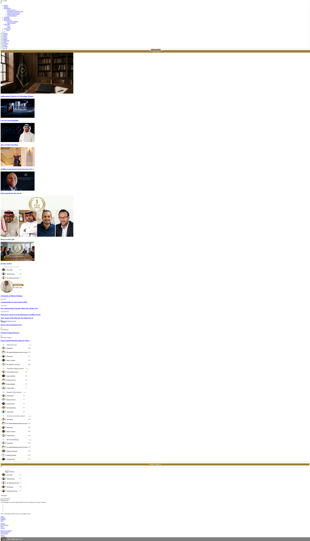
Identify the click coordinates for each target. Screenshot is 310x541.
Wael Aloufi (10, 348)
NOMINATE (7, 29)
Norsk (4, 42)
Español (5, 35)
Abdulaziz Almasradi (12, 451)
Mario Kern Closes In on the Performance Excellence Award (20, 315)
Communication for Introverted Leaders (14, 302)
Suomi (5, 45)
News (8, 26)
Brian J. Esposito (11, 360)
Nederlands (6, 40)
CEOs (8, 27)
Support (3, 528)
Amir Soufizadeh (11, 376)
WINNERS (7, 18)
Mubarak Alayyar (11, 380)
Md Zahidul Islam (11, 407)
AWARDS (6, 17)
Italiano (5, 39)
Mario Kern (10, 356)
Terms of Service (11, 23)
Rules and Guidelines (12, 21)
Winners (3, 523)
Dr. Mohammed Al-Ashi (13, 278)
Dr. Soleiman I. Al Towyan (13, 364)
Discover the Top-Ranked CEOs (11, 325)
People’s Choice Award (13, 14)
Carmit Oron (10, 411)
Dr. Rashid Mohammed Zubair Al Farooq (17, 352)
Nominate (3, 518)
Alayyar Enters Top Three (9, 145)
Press (2, 526)
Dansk (5, 36)
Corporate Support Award (13, 13)
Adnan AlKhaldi (11, 384)
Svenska (5, 46)
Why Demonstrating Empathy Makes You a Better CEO (19, 308)
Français (5, 37)
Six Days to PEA (6, 263)
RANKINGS (7, 8)
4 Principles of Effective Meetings (11, 296)
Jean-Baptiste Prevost (12, 491)
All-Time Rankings (12, 15)
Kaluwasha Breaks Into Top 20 (11, 193)
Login (7, 30)
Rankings (3, 519)
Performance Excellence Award (15, 11)
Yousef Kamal (10, 395)
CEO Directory (4, 525)
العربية (5, 48)
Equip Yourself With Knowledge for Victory (15, 340)
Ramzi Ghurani (11, 274)
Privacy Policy (4, 533)
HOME (6, 5)
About (2, 516)
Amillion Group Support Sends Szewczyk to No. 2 (17, 169)
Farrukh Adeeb (10, 403)
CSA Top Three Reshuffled (9, 120)
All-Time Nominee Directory (10, 333)
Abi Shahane (10, 487)
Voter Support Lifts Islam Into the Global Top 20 (17, 318)
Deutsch (5, 33)
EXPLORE (7, 24)
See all (30, 345)
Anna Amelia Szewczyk (12, 372)
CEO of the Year (11, 10)
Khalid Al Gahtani (11, 455)
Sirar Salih (9, 269)
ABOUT (6, 7)
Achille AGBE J (11, 388)
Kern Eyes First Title (7, 239)
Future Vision (18, 287)
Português (5, 43)
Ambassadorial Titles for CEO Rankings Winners (17, 96)
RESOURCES (8, 20)
